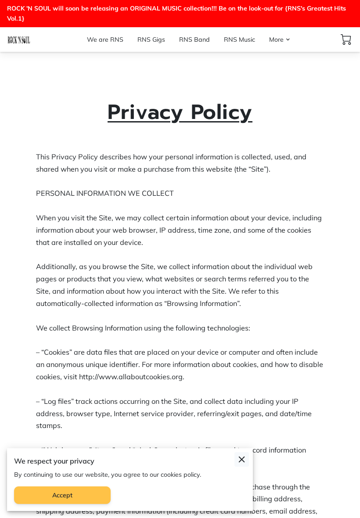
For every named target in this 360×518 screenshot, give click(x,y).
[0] (346, 39)
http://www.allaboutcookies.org (131, 376)
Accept (62, 495)
